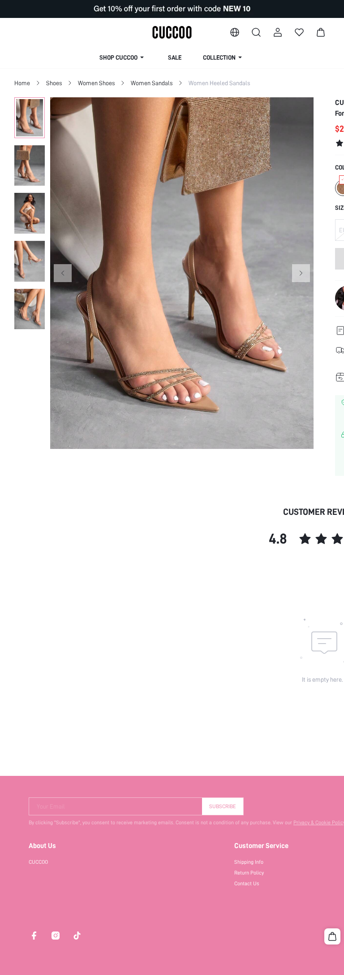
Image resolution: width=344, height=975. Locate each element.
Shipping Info (248, 862)
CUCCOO (38, 862)
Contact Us (246, 883)
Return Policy (249, 873)
